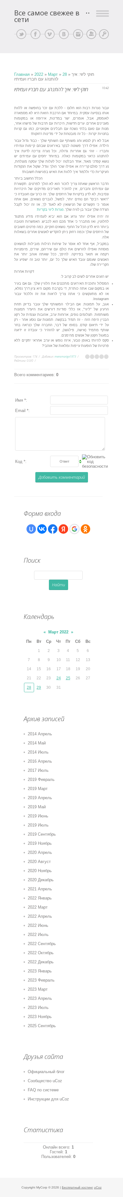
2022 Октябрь (41, 952)
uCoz (98, 1187)
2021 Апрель (40, 889)
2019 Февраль (41, 779)
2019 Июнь (38, 816)
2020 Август (39, 861)
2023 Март (38, 989)
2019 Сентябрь (42, 834)
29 (39, 687)
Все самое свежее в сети (46, 16)
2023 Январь (40, 971)
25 (68, 678)
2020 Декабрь (41, 879)
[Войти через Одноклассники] (85, 529)
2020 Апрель (40, 852)
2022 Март (38, 907)
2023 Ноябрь (40, 1016)
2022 (38, 74)
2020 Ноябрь (40, 870)
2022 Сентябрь (42, 943)
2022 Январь (40, 898)
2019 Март (38, 788)
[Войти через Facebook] (52, 529)
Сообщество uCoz (45, 1080)
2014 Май (37, 743)
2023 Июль (38, 1007)
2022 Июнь (38, 925)
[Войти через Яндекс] (63, 529)
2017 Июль (38, 770)
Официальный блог (46, 1071)
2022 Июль (38, 934)
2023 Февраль (41, 980)
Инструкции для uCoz (48, 1099)
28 (64, 74)
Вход (104, 34)
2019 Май (37, 806)
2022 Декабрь (41, 962)
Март (53, 74)
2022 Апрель (40, 916)
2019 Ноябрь (40, 843)
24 (58, 678)
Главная (22, 74)
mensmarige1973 (65, 356)
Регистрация (91, 34)
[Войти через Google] (74, 529)
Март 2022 (58, 632)
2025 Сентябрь (42, 1025)
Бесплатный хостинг (77, 1187)
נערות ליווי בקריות (50, 209)
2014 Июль (38, 752)
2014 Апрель (40, 734)
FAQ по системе (43, 1090)
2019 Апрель (40, 797)
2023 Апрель (40, 998)
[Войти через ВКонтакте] (42, 529)
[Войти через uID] (31, 529)
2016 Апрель (40, 761)
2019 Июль (38, 825)
